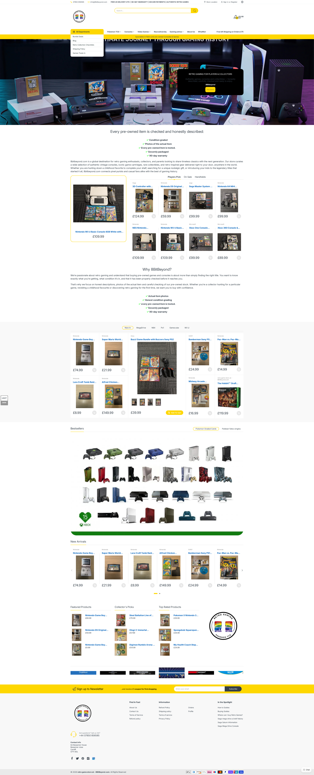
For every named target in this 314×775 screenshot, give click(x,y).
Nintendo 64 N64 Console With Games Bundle (228, 186)
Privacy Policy (164, 719)
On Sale (188, 177)
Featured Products (81, 607)
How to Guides (223, 707)
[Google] (93, 758)
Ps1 (162, 328)
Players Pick (174, 177)
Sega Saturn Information (227, 722)
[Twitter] (77, 758)
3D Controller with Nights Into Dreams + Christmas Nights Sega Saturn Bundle (144, 186)
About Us (133, 707)
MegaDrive (141, 328)
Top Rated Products (170, 607)
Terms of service (165, 715)
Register (234, 2)
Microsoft (192, 224)
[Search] (194, 10)
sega (190, 183)
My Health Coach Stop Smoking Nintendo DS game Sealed (185, 645)
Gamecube (174, 328)
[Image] (223, 626)
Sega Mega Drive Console (228, 726)
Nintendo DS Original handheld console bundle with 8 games (171, 186)
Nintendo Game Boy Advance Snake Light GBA (96, 645)
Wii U (187, 328)
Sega (134, 183)
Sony (132, 336)
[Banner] (157, 486)
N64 (153, 328)
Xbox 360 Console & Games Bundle (228, 228)
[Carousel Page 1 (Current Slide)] (155, 593)
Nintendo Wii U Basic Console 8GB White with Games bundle (98, 232)
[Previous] (242, 570)
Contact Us (133, 711)
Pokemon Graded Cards (206, 429)
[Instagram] (88, 758)
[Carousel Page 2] (159, 593)
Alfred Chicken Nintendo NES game (112, 382)
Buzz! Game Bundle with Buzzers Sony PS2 (152, 339)
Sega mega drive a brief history (230, 719)
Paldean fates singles (231, 429)
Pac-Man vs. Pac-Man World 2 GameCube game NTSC (228, 339)
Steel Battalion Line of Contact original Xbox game (140, 615)
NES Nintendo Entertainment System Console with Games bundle (143, 228)
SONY (191, 336)
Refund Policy (164, 707)
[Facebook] (72, 758)
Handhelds (200, 177)
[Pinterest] (82, 758)
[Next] (72, 570)
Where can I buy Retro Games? (230, 715)
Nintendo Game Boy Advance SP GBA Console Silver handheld (97, 615)
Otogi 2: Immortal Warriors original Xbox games (140, 630)
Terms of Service (136, 715)
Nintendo (164, 183)
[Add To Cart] (154, 216)
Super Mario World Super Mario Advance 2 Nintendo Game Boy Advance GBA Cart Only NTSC (113, 339)
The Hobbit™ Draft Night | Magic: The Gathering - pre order (228, 383)
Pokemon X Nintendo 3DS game (186, 615)
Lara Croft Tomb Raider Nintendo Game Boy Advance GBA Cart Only (84, 382)
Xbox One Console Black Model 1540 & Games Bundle (199, 228)
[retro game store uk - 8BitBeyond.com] (79, 16)
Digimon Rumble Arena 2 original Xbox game (141, 645)
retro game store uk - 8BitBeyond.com (224, 379)
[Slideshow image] (157, 82)
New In (128, 328)
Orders (191, 707)
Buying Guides (223, 711)
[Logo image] (83, 673)
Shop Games (210, 89)
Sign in (226, 2)
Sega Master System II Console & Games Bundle (200, 186)
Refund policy (134, 719)
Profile (190, 711)
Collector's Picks (124, 607)
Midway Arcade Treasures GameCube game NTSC (199, 381)
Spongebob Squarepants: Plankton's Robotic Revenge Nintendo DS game (186, 630)
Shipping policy (165, 711)
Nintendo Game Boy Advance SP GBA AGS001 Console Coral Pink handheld (84, 339)
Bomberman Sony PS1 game (199, 339)
